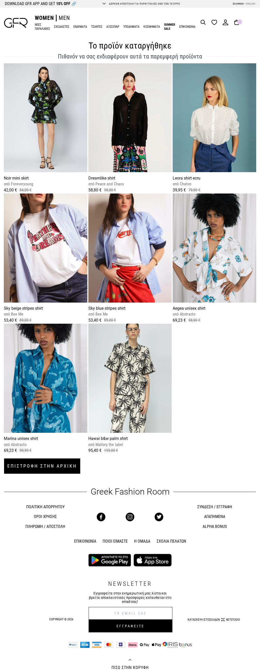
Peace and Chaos (109, 184)
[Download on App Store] (152, 561)
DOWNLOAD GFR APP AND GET (40, 3)
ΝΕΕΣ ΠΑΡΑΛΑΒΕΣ (42, 27)
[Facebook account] (101, 517)
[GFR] (16, 23)
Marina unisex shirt (21, 438)
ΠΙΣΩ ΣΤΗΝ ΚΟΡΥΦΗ (130, 667)
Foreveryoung (21, 184)
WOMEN (44, 18)
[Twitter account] (159, 517)
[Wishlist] (215, 22)
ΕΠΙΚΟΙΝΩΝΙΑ (187, 26)
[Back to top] (130, 660)
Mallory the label (108, 444)
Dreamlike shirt (101, 178)
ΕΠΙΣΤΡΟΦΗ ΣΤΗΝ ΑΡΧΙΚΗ (42, 466)
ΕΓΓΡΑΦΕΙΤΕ (130, 626)
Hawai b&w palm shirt (108, 438)
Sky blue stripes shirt (106, 308)
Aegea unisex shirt (189, 308)
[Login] (225, 24)
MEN (64, 18)
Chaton (185, 184)
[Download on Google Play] (109, 561)
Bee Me (16, 314)
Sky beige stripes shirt (23, 308)
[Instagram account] (130, 517)
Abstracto (187, 314)
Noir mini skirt (16, 178)
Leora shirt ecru (186, 178)
